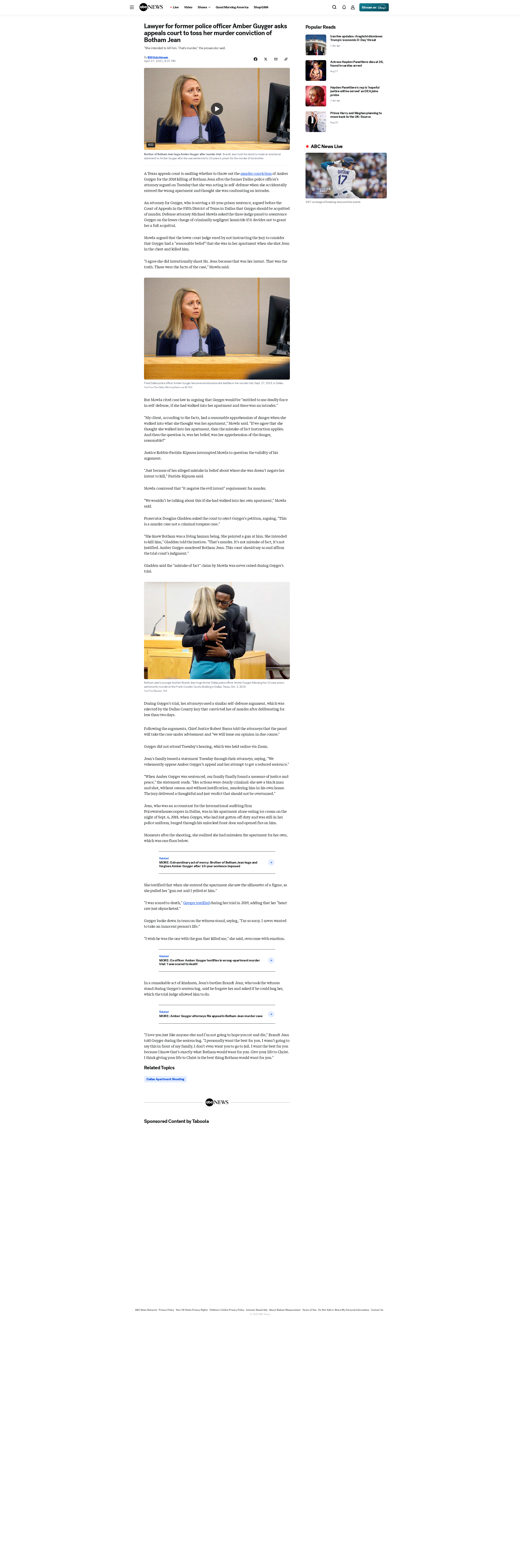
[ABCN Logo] (151, 7)
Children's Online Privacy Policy (226, 1310)
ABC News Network (146, 1310)
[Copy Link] (286, 59)
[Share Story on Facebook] (255, 59)
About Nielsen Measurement (285, 1310)
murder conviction (256, 173)
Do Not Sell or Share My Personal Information (343, 1310)
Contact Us (377, 1310)
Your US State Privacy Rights (192, 1310)
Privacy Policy (166, 1310)
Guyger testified (196, 902)
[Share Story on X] (266, 59)
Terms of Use (309, 1310)
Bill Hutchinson (158, 57)
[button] (132, 7)
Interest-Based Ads (257, 1310)
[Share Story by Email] (276, 59)
